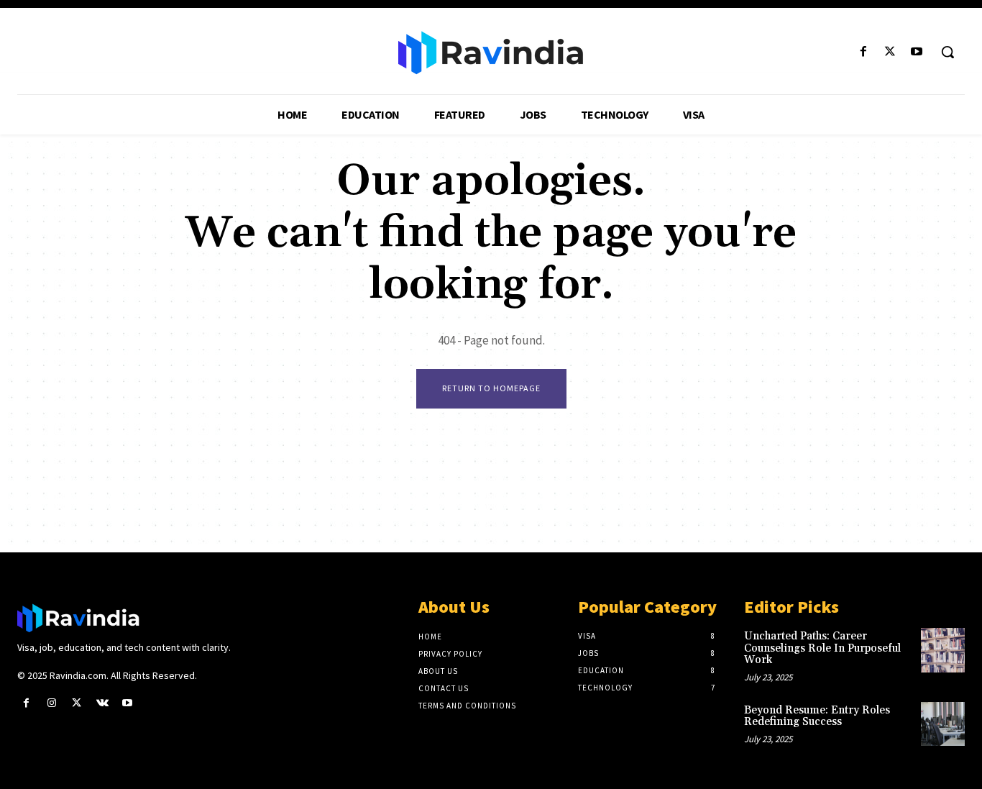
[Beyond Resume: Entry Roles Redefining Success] (943, 724)
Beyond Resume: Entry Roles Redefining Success (817, 716)
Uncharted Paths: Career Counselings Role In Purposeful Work (822, 648)
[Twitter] (890, 52)
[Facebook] (863, 52)
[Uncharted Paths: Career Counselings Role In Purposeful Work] (943, 650)
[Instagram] (51, 703)
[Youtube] (917, 52)
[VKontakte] (102, 703)
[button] (947, 52)
